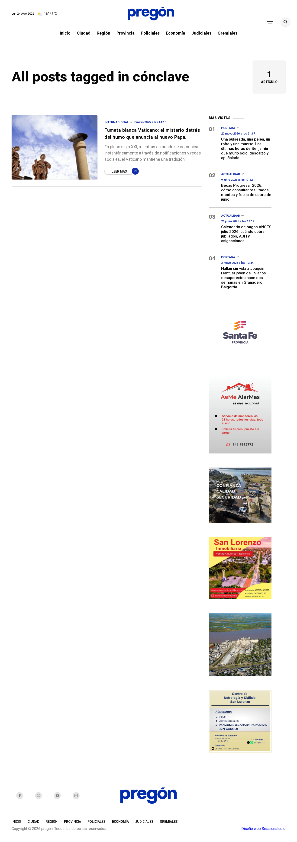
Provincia (72, 821)
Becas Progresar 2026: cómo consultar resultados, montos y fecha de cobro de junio (246, 192)
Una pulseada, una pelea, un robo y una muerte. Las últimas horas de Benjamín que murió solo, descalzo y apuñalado (245, 148)
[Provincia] (240, 331)
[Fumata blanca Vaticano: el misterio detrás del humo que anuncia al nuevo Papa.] (54, 147)
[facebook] (21, 795)
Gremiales (169, 821)
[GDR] (240, 494)
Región (52, 821)
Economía (120, 821)
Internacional (116, 122)
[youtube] (58, 795)
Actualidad (230, 174)
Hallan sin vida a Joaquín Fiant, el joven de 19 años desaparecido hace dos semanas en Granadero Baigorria (243, 277)
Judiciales (144, 821)
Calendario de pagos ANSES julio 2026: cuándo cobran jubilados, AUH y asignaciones (246, 234)
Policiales (96, 821)
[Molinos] (240, 644)
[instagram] (77, 795)
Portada (228, 128)
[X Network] (39, 795)
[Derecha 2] (240, 567)
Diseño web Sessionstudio (263, 828)
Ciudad (33, 821)
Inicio (16, 821)
